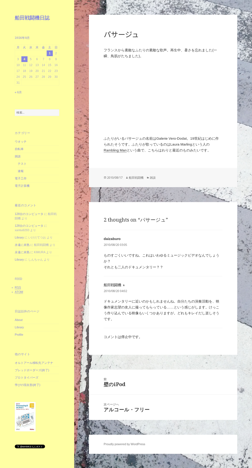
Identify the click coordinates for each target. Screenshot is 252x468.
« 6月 (18, 92)
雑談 (18, 156)
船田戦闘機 (136, 178)
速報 (21, 171)
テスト (22, 163)
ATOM (19, 292)
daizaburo (112, 239)
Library (19, 237)
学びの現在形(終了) (27, 384)
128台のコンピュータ (29, 214)
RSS (18, 287)
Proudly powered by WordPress (124, 444)
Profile (19, 334)
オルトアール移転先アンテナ (34, 362)
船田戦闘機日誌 (32, 17)
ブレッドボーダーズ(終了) (32, 370)
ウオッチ (21, 141)
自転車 (19, 149)
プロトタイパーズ (26, 377)
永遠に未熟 (22, 244)
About (19, 320)
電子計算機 (22, 185)
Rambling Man (115, 150)
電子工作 (21, 178)
